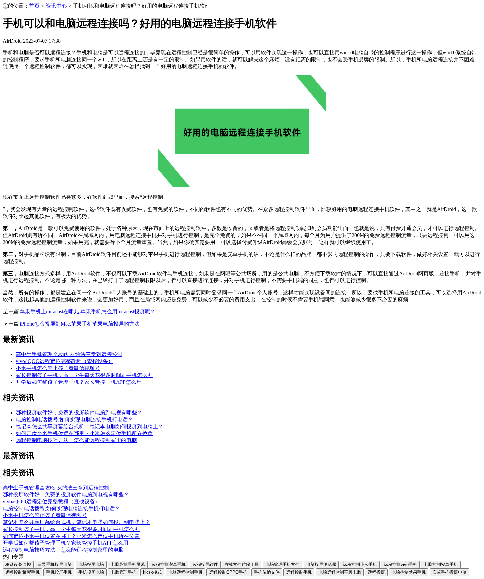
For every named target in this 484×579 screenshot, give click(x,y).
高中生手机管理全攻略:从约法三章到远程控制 (69, 354)
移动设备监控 (18, 564)
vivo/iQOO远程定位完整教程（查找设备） (64, 361)
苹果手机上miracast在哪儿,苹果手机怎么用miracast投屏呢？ (87, 311)
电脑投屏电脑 (91, 564)
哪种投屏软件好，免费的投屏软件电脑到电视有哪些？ (79, 412)
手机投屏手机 (59, 572)
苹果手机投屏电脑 (55, 564)
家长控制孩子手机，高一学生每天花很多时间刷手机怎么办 (84, 375)
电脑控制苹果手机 (408, 572)
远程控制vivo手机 (400, 564)
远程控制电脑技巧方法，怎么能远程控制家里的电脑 (76, 440)
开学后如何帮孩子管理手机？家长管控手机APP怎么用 (79, 382)
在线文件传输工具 (242, 564)
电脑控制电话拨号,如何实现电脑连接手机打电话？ (74, 419)
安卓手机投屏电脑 (449, 572)
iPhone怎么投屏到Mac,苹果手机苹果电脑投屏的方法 (80, 324)
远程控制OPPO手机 (228, 572)
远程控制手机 (299, 572)
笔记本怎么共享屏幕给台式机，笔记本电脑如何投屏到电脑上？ (89, 426)
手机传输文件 (267, 572)
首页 (34, 6)
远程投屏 (376, 572)
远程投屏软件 (205, 564)
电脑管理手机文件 (282, 564)
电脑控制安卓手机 (441, 564)
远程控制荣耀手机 (22, 572)
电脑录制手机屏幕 (128, 564)
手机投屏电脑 (91, 572)
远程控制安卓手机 (168, 564)
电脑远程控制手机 (185, 572)
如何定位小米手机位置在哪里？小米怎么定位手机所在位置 (84, 433)
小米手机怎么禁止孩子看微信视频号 (58, 368)
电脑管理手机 (123, 572)
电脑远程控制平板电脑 (339, 572)
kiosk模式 (152, 572)
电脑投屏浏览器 (321, 564)
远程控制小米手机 (360, 564)
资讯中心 (56, 6)
